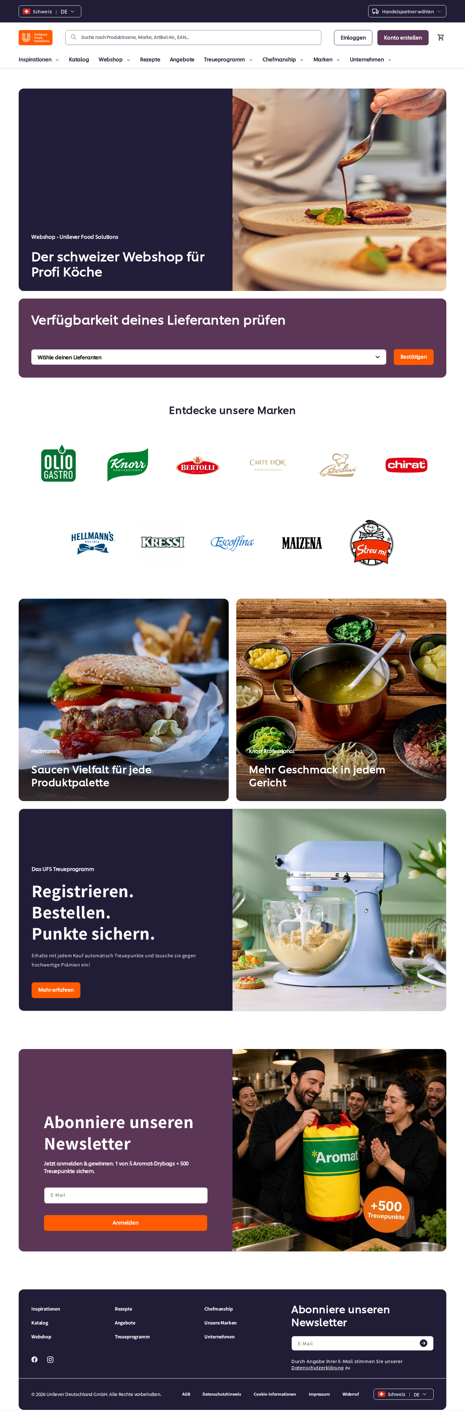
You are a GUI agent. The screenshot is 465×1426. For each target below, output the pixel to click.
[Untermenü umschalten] (56, 60)
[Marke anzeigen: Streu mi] (371, 543)
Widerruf (351, 1394)
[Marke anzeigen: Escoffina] (232, 543)
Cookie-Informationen (275, 1394)
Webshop (111, 59)
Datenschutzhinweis (221, 1394)
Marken (322, 59)
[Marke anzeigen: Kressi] (163, 543)
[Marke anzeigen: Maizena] (302, 543)
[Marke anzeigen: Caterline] (337, 465)
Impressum (319, 1394)
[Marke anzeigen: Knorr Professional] (128, 465)
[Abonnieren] (423, 1343)
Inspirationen (35, 59)
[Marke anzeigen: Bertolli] (197, 465)
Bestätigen (413, 356)
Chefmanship (279, 59)
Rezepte (150, 59)
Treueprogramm (224, 59)
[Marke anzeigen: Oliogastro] (58, 465)
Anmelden (126, 1222)
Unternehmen (367, 59)
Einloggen (353, 37)
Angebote (182, 59)
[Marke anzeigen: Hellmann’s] (93, 543)
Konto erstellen (403, 37)
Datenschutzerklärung (317, 1367)
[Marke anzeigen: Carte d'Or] (267, 465)
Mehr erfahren (56, 989)
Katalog (79, 59)
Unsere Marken (220, 1322)
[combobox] (193, 37)
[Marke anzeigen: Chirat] (406, 465)
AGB (186, 1394)
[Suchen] (74, 37)
